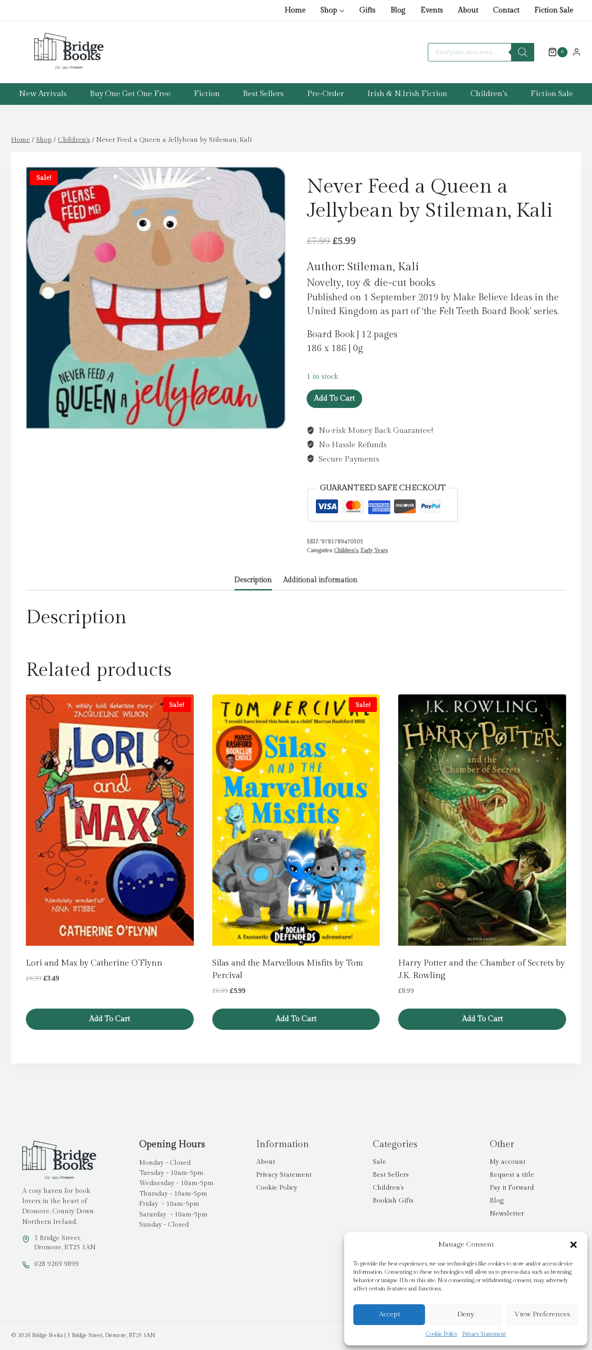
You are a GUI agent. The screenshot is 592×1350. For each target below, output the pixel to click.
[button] (573, 1244)
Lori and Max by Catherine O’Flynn (94, 963)
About (468, 10)
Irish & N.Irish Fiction (407, 93)
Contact (506, 10)
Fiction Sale (554, 10)
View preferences (542, 1314)
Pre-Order (325, 93)
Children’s (488, 93)
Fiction (207, 93)
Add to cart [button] (109, 1019)
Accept (389, 1314)
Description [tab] (253, 580)
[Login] (576, 52)
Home (295, 10)
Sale (379, 1162)
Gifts (367, 10)
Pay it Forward (512, 1188)
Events (431, 10)
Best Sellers (263, 93)
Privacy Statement (484, 1334)
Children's (346, 550)
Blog (398, 10)
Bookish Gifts (393, 1200)
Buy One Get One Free (130, 93)
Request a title (512, 1175)
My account (507, 1162)
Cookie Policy (441, 1334)
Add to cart (334, 398)
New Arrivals (43, 93)
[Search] (522, 52)
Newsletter (507, 1213)
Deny (465, 1314)
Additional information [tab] (320, 580)
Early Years (374, 550)
